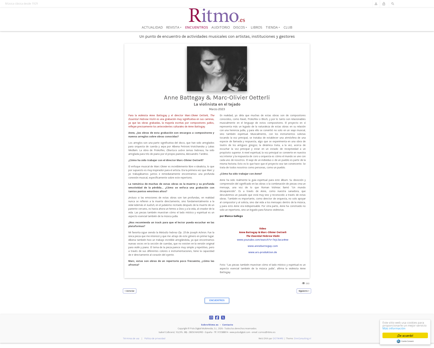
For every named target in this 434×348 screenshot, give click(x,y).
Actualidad (152, 27)
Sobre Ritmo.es (209, 324)
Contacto (227, 324)
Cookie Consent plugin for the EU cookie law (405, 341)
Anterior (130, 291)
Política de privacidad (154, 338)
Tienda (273, 27)
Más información (393, 328)
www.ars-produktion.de (262, 252)
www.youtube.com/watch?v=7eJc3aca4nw (262, 239)
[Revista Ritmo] (217, 15)
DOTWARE (278, 338)
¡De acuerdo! (405, 335)
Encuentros (196, 27)
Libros (256, 27)
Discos (240, 27)
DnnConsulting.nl (302, 338)
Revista (174, 27)
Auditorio (220, 27)
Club (288, 27)
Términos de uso (131, 338)
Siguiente (303, 291)
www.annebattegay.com (263, 246)
